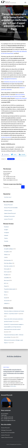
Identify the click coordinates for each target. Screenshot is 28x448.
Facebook (6, 226)
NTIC (5, 283)
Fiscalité (6, 274)
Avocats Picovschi (8, 204)
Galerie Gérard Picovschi (10, 213)
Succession (6, 300)
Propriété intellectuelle (9, 289)
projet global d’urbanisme (10, 78)
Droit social (6, 271)
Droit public (6, 269)
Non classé (6, 280)
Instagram (6, 232)
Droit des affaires (8, 263)
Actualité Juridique (8, 248)
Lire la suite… (13, 386)
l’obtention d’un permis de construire (13, 81)
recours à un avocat (6, 137)
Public (5, 292)
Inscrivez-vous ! (7, 197)
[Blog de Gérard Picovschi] (9, 2)
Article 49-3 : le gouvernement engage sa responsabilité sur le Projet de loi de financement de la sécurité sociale (13, 327)
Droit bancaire (7, 260)
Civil (5, 257)
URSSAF (6, 303)
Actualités (6, 251)
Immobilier (6, 277)
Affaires (6, 254)
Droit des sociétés (8, 266)
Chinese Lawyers (8, 210)
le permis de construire (21, 98)
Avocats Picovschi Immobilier (11, 207)
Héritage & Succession (9, 216)
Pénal (5, 286)
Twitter (6, 238)
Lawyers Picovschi (8, 219)
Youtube (6, 241)
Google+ (6, 229)
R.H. (5, 294)
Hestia (8, 444)
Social (5, 297)
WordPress (19, 444)
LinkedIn (6, 235)
